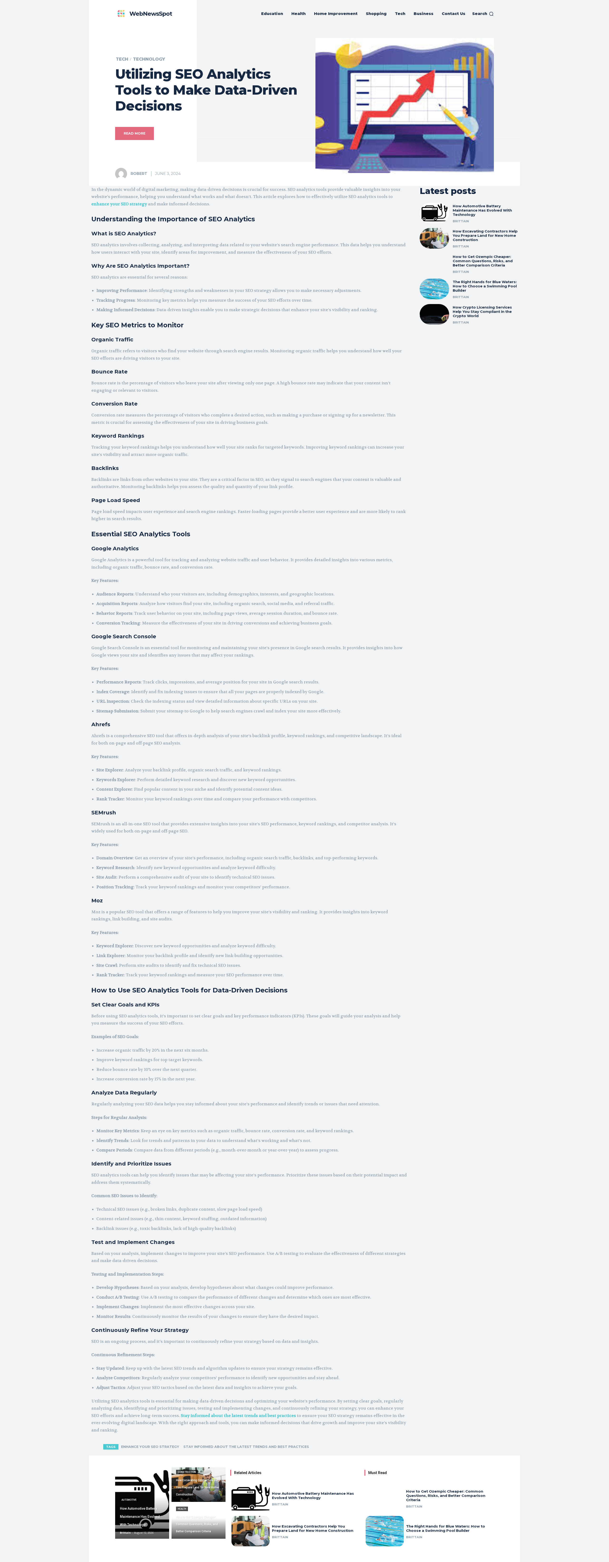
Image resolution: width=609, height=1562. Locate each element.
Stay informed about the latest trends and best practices (246, 1447)
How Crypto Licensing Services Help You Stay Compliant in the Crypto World (482, 311)
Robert (139, 173)
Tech (122, 59)
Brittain (461, 221)
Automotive (129, 1500)
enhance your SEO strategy (150, 1447)
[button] (483, 13)
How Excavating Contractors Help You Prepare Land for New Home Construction (485, 235)
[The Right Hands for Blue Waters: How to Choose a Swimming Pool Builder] (434, 289)
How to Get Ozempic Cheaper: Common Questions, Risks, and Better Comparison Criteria (483, 260)
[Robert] (122, 174)
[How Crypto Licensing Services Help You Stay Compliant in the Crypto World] (434, 314)
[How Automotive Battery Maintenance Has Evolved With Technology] (434, 213)
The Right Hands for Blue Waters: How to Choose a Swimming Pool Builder (485, 286)
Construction (187, 1472)
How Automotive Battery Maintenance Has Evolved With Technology (482, 210)
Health (182, 1509)
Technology (149, 59)
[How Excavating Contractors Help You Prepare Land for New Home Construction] (434, 238)
